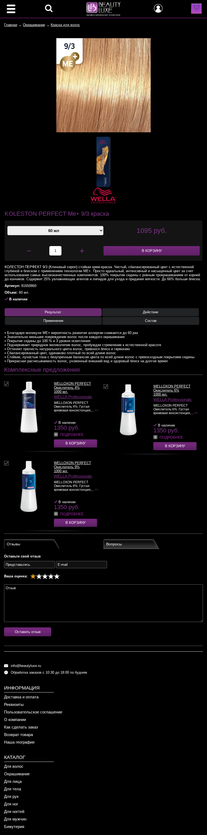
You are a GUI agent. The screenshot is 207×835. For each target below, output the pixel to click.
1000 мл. (61, 392)
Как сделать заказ (21, 727)
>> (96, 410)
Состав (151, 321)
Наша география (19, 742)
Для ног (11, 804)
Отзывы (13, 544)
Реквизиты (14, 704)
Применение (53, 321)
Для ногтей (14, 811)
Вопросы (114, 544)
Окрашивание (34, 25)
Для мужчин (15, 819)
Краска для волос (65, 25)
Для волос (13, 766)
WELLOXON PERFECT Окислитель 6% (172, 388)
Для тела (12, 789)
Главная (10, 25)
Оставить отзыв (28, 632)
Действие (150, 312)
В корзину (75, 443)
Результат (53, 312)
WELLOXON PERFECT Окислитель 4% (72, 386)
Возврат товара (18, 734)
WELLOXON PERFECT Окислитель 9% (72, 465)
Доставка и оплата (21, 697)
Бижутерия (14, 826)
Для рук (11, 796)
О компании (15, 719)
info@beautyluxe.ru (26, 666)
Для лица (13, 781)
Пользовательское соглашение (33, 712)
